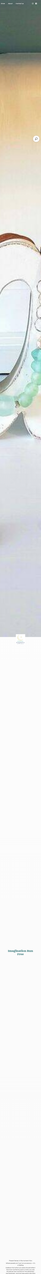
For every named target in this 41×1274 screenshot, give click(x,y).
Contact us (20, 3)
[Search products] (36, 139)
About (10, 3)
